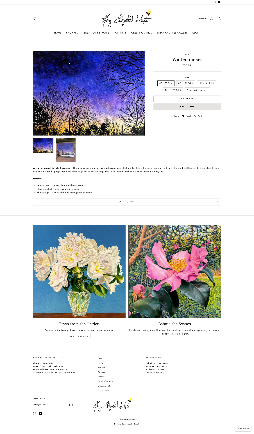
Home (186, 54)
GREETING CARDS (141, 32)
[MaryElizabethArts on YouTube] (40, 413)
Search (101, 358)
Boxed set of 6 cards (197, 90)
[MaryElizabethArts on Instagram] (34, 413)
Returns (101, 376)
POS (116, 424)
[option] (89, 93)
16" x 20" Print (173, 90)
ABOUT (196, 32)
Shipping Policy (105, 386)
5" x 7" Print (166, 83)
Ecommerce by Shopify (131, 424)
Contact (101, 372)
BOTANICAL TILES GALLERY (172, 32)
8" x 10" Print (185, 83)
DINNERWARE (101, 32)
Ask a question (127, 201)
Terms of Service (105, 381)
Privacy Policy (104, 390)
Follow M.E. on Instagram (175, 333)
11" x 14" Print (206, 83)
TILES (85, 32)
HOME (57, 32)
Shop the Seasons (79, 336)
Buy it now (187, 106)
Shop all (101, 367)
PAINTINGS (120, 32)
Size (187, 77)
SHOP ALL (72, 32)
